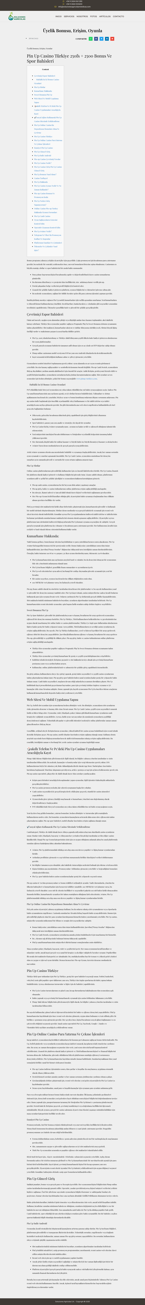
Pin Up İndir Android (42, 155)
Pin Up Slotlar (39, 87)
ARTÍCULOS (105, 16)
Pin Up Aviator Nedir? (43, 231)
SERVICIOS (69, 16)
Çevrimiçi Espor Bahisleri (44, 76)
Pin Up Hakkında (41, 182)
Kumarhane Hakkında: (43, 91)
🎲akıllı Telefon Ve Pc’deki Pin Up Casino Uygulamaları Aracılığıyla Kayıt (47, 110)
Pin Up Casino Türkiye (43, 136)
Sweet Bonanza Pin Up (43, 95)
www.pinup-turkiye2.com (86, 378)
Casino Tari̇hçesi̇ (41, 178)
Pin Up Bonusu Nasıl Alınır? (45, 174)
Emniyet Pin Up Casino (43, 148)
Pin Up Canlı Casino (42, 216)
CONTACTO (118, 16)
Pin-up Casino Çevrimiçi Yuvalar (47, 159)
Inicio (59, 16)
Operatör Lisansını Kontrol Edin (47, 227)
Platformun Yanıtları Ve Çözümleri (48, 243)
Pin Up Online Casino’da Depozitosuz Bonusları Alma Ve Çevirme (46, 129)
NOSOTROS (82, 16)
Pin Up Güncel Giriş (42, 151)
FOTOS (93, 16)
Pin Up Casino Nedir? (42, 163)
